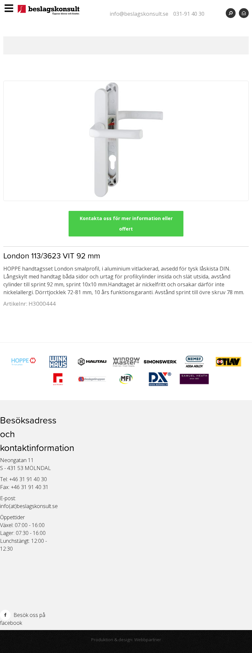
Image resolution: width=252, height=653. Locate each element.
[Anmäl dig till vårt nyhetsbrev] (244, 13)
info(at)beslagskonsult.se (29, 506)
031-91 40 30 (188, 13)
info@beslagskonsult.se (139, 13)
